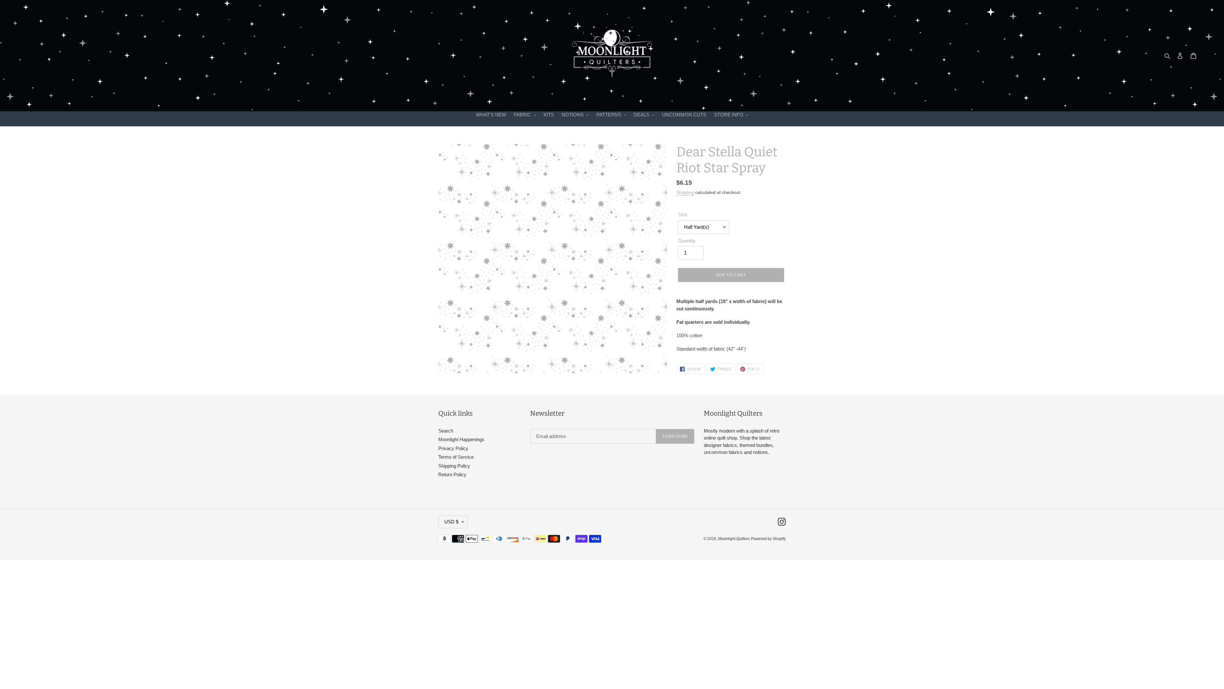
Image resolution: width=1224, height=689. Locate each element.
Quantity (687, 240)
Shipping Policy (454, 466)
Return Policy (452, 474)
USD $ (451, 521)
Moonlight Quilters (734, 539)
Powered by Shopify (768, 539)
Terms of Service (456, 457)
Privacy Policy (453, 448)
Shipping (685, 192)
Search (445, 430)
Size (682, 214)
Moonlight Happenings (461, 439)
